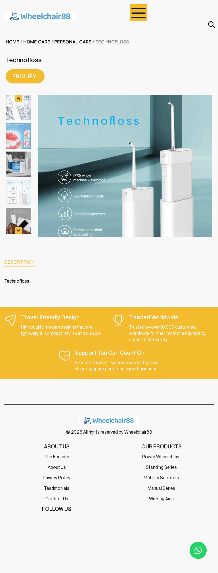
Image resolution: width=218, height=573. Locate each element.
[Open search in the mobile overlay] (211, 24)
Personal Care (72, 42)
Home (12, 42)
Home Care (36, 42)
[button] (18, 98)
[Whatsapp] (198, 550)
